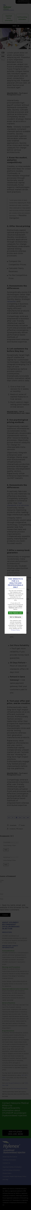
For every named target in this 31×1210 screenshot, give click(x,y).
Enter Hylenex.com (15, 613)
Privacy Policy (15, 630)
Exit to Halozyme (15, 617)
